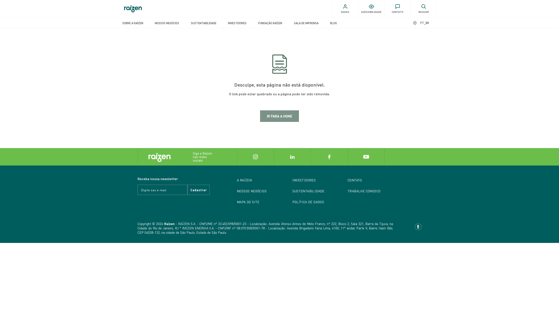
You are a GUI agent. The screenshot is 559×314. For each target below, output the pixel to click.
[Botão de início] (133, 9)
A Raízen (244, 180)
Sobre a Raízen (132, 23)
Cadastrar (198, 190)
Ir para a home (279, 116)
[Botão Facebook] (329, 157)
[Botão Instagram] (255, 157)
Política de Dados (308, 202)
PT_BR (424, 23)
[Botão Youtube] (366, 157)
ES (421, 23)
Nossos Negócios (167, 23)
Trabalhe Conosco (364, 191)
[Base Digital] (418, 226)
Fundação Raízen (270, 23)
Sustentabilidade (203, 23)
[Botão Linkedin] (292, 157)
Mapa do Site (248, 202)
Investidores (237, 23)
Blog (333, 23)
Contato (355, 180)
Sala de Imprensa (306, 23)
